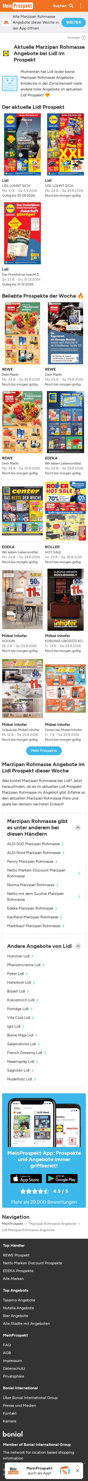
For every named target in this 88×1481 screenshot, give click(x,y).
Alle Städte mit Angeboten (26, 1323)
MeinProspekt (12, 1224)
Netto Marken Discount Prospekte (32, 1263)
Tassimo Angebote (19, 1300)
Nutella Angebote (18, 1308)
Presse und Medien (19, 1405)
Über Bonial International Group (30, 1397)
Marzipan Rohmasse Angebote (53, 1224)
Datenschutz (14, 1368)
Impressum (12, 1360)
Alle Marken (13, 1278)
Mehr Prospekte (44, 751)
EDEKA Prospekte (18, 1270)
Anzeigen (73, 37)
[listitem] (22, 155)
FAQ (7, 1345)
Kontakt (10, 1413)
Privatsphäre (13, 1376)
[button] (80, 5)
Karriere (9, 1421)
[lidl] (6, 53)
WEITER (73, 22)
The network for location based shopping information (38, 1455)
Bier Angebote (15, 1315)
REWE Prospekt (16, 1255)
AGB (7, 1352)
